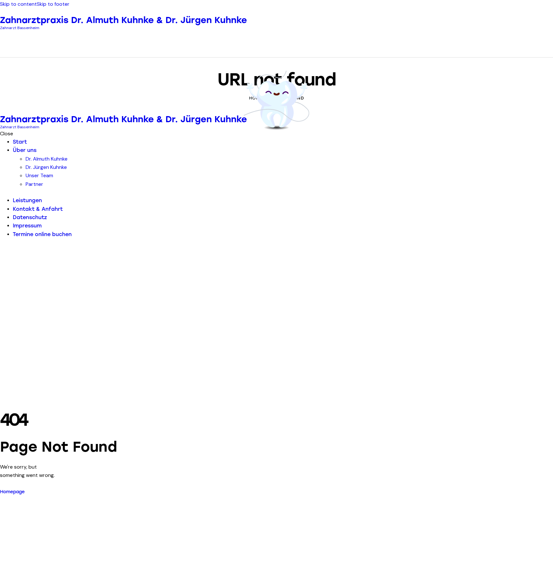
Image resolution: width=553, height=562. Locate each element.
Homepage (12, 492)
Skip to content (18, 4)
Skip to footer (53, 4)
